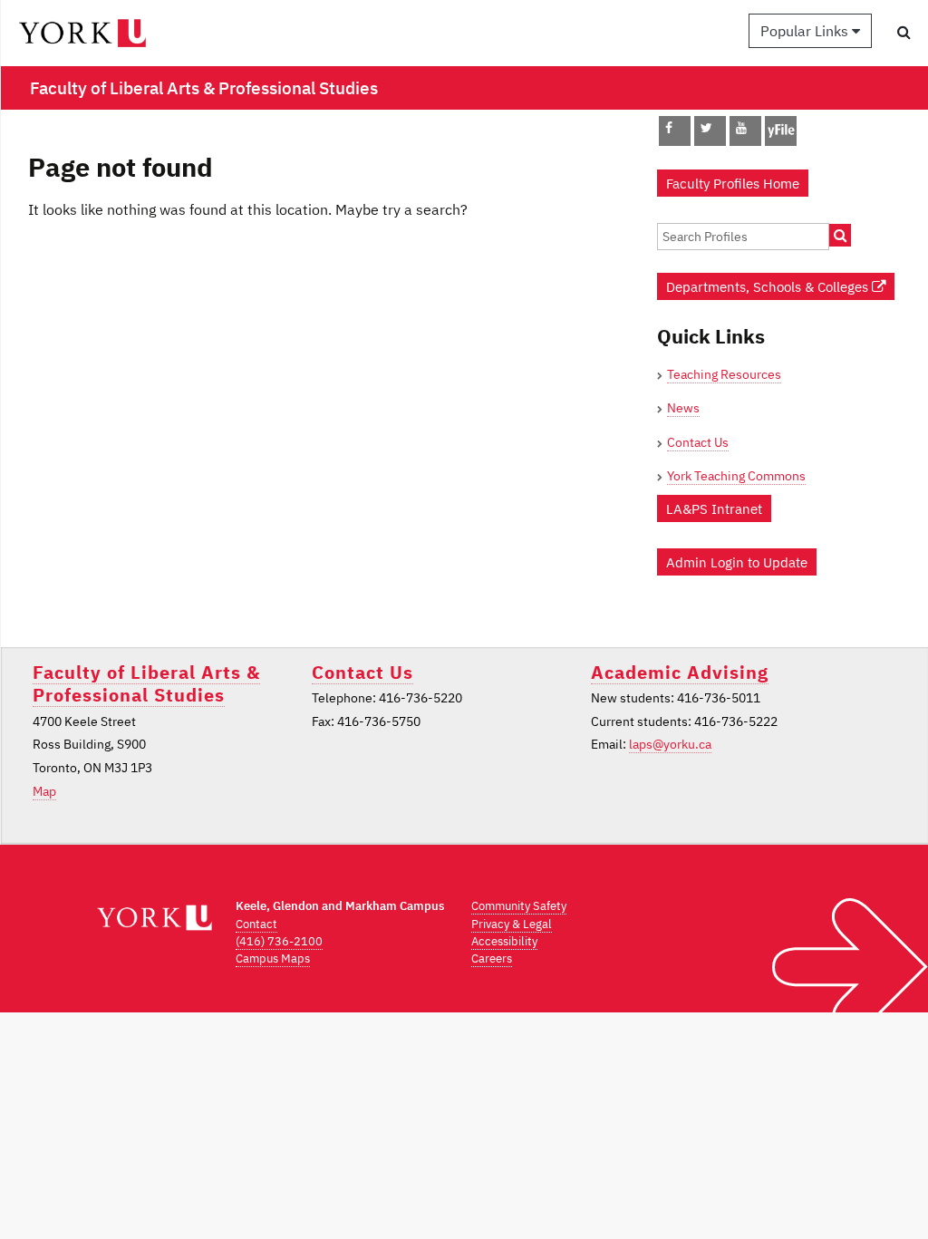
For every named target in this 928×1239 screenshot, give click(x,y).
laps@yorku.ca (670, 744)
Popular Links (806, 31)
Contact (256, 924)
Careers (491, 958)
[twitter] (706, 128)
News (683, 408)
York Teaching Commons (736, 476)
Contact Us (698, 442)
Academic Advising (679, 672)
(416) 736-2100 (279, 941)
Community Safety (518, 906)
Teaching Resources (724, 374)
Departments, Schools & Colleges (769, 286)
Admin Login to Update (736, 562)
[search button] (904, 32)
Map (44, 791)
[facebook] (669, 128)
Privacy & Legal (511, 924)
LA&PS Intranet (714, 508)
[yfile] (781, 139)
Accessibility (504, 941)
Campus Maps (273, 958)
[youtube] (741, 128)
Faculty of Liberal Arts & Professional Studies (146, 683)
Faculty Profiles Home (732, 183)
